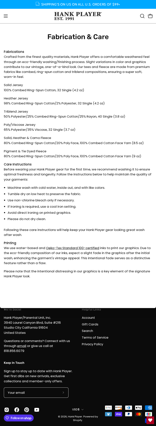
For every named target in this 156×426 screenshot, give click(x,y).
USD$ (76, 409)
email (21, 346)
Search (87, 330)
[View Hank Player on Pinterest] (26, 410)
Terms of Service (95, 337)
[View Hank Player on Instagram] (6, 410)
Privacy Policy (92, 344)
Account (88, 317)
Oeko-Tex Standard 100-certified (72, 248)
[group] (78, 4)
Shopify (77, 420)
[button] (142, 16)
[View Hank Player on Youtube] (36, 410)
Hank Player (75, 416)
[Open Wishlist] (150, 420)
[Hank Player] (78, 16)
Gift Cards (90, 324)
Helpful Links (91, 309)
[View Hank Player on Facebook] (16, 410)
